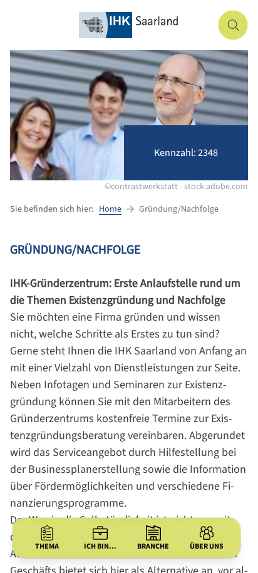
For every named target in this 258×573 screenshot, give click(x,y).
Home (110, 209)
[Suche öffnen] (233, 25)
